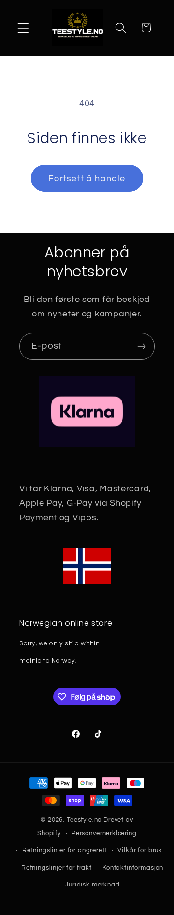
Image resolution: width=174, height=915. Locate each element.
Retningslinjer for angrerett (64, 850)
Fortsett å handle (86, 178)
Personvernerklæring (104, 833)
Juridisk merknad (92, 884)
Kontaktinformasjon (132, 867)
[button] (23, 28)
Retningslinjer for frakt (56, 867)
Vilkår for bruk (139, 850)
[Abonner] (141, 346)
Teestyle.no (84, 819)
